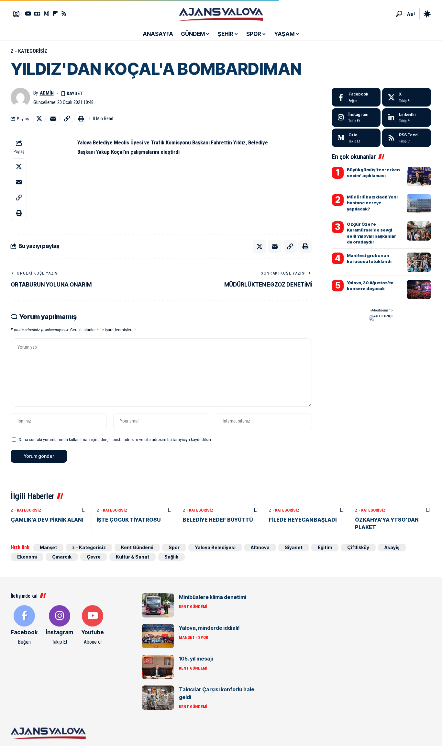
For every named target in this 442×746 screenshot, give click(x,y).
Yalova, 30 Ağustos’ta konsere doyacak (370, 285)
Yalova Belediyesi (215, 547)
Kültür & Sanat (132, 557)
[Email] (53, 118)
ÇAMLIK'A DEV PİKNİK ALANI (47, 519)
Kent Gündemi (137, 547)
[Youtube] (92, 625)
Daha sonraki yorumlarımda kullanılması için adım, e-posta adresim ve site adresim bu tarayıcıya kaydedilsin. (115, 439)
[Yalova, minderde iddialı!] (158, 636)
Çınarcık (62, 557)
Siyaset (294, 547)
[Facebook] (356, 97)
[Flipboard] (55, 13)
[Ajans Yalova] (221, 14)
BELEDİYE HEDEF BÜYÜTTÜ (218, 519)
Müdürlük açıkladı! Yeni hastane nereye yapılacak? (372, 202)
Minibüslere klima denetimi (212, 597)
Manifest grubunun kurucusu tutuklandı (369, 258)
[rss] (406, 138)
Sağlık (171, 557)
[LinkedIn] (406, 117)
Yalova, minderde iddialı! (209, 628)
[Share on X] (39, 118)
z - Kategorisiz (29, 51)
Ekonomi (27, 557)
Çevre (94, 557)
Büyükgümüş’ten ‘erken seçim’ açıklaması (373, 172)
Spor (174, 547)
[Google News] (37, 13)
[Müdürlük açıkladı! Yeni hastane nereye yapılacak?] (419, 203)
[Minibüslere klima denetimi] (158, 605)
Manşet (48, 547)
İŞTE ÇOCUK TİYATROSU (128, 519)
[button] (399, 14)
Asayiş (391, 547)
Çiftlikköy (358, 547)
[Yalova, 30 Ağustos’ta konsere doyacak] (419, 289)
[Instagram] (356, 117)
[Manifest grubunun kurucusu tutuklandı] (419, 262)
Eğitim (325, 547)
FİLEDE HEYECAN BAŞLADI (303, 519)
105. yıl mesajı (196, 658)
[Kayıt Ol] (16, 14)
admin (47, 93)
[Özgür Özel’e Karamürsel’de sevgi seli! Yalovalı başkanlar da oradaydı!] (419, 231)
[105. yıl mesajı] (158, 667)
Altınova (260, 547)
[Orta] (46, 13)
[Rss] (64, 13)
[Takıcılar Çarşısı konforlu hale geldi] (158, 697)
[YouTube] (28, 13)
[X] (406, 97)
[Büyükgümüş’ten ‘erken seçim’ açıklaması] (419, 176)
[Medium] (356, 138)
